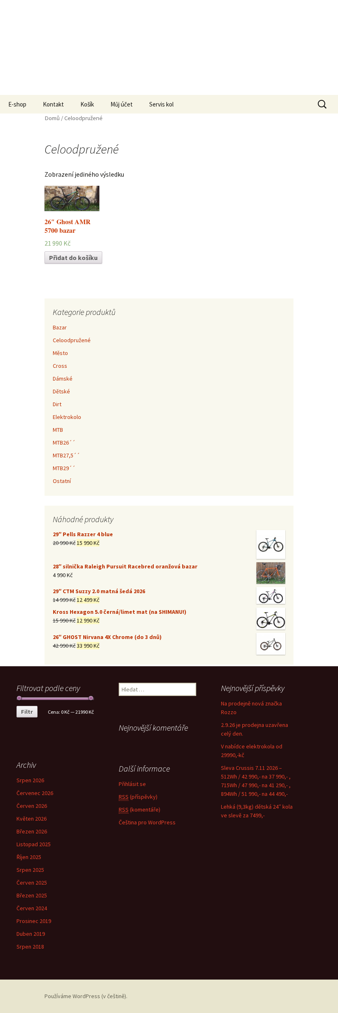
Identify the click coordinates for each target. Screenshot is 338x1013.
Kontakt (53, 104)
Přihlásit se (132, 784)
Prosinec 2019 (33, 921)
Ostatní (62, 481)
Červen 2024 (31, 908)
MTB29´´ (64, 468)
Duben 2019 (30, 933)
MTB (58, 429)
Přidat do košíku (73, 257)
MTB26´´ (64, 442)
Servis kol (161, 104)
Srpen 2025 (30, 869)
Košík (87, 104)
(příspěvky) (138, 796)
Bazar (60, 327)
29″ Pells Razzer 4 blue (83, 534)
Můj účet (121, 104)
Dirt (57, 404)
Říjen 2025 (28, 857)
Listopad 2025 (33, 844)
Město (60, 353)
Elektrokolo (67, 417)
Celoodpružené (72, 340)
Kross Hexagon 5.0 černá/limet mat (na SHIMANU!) (119, 611)
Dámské (63, 378)
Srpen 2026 (30, 780)
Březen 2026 (31, 831)
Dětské (61, 391)
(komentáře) (139, 809)
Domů (52, 118)
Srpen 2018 (30, 946)
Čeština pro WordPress (147, 822)
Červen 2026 (31, 805)
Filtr (27, 711)
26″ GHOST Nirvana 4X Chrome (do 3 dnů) (107, 637)
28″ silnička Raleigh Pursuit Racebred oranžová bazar (125, 566)
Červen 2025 (31, 882)
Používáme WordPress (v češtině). (86, 996)
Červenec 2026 (34, 793)
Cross (60, 365)
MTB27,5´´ (66, 455)
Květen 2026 (31, 818)
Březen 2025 (31, 895)
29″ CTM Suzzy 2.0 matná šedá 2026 (99, 591)
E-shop (17, 104)
